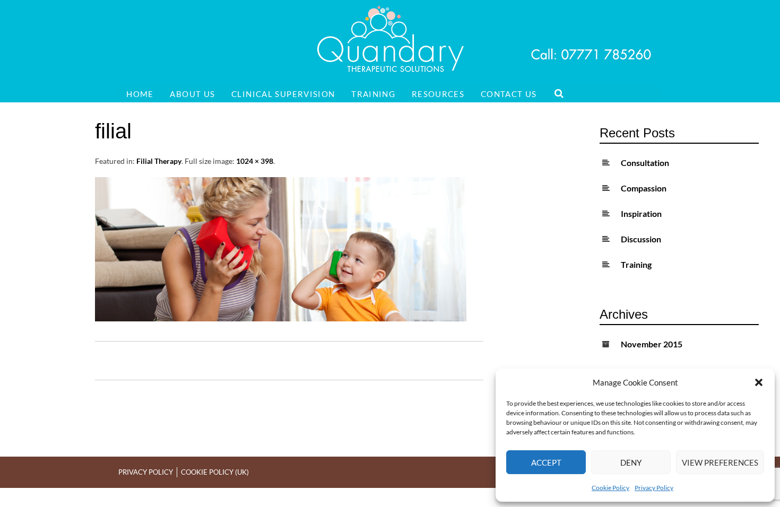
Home (140, 94)
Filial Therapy (158, 160)
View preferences (720, 462)
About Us (192, 94)
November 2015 (651, 344)
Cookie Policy (610, 488)
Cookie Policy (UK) (215, 472)
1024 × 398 (254, 160)
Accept (546, 462)
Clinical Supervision (283, 94)
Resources (438, 94)
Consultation (645, 163)
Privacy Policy (654, 488)
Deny (631, 462)
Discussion (641, 239)
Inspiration (641, 213)
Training (373, 94)
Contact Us (509, 94)
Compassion (643, 188)
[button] (758, 382)
